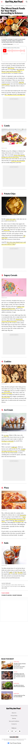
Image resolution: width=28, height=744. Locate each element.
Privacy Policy (14, 715)
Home (2, 5)
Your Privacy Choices (15, 743)
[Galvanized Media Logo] (14, 737)
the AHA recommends (18, 520)
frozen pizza (23, 515)
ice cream (6, 435)
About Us (14, 712)
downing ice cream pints (8, 441)
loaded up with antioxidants (18, 160)
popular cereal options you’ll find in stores (13, 307)
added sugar (7, 390)
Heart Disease (17, 595)
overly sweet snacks (11, 219)
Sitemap (14, 718)
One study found (6, 396)
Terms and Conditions (14, 721)
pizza (24, 517)
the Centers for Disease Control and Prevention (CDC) (13, 70)
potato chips (7, 229)
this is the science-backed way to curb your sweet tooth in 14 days (14, 243)
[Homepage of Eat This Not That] (13, 708)
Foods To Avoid (7, 595)
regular (11, 572)
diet (16, 572)
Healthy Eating (9, 5)
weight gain (14, 447)
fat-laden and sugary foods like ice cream (13, 450)
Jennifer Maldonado (8, 44)
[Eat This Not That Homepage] (14, 1)
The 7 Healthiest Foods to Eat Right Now (15, 94)
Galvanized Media (11, 739)
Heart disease (11, 67)
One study (20, 572)
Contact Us (14, 724)
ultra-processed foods (7, 392)
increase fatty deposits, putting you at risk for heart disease (13, 155)
